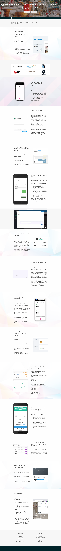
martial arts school (20, 535)
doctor (41, 538)
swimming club (20, 540)
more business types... (41, 541)
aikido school (20, 536)
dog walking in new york (40, 535)
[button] (30, 22)
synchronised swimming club (20, 541)
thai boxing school (20, 537)
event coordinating (40, 540)
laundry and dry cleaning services (40, 537)
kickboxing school (20, 538)
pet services (40, 536)
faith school (20, 539)
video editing (40, 539)
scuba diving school (20, 533)
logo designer (41, 533)
